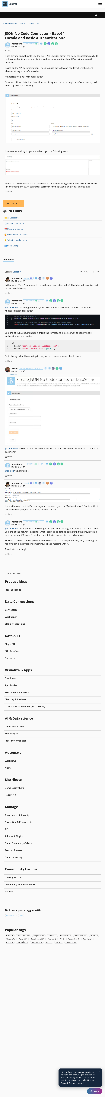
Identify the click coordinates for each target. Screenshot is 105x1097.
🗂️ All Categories (11, 217)
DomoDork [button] (16, 44)
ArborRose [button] (16, 278)
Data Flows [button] (87, 939)
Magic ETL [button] (38, 935)
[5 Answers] (52, 44)
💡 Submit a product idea (15, 240)
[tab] (8, 259)
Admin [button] (23, 939)
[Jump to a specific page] (98, 272)
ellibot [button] (14, 368)
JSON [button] (21, 915)
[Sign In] (101, 15)
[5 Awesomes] (56, 44)
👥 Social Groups (11, 245)
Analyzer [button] (52, 939)
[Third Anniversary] (49, 44)
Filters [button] (94, 935)
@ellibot (9, 470)
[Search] (96, 15)
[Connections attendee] (40, 278)
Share (8, 191)
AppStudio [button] (22, 942)
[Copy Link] (23, 46)
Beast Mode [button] (23, 935)
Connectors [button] (10, 915)
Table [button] (49, 942)
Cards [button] (9, 935)
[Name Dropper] (41, 44)
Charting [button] (10, 939)
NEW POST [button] (16, 203)
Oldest (16, 271)
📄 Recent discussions (14, 223)
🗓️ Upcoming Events (13, 229)
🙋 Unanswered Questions (52, 234)
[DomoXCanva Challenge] (43, 278)
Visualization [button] (73, 939)
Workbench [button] (71, 942)
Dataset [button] (52, 935)
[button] (7, 45)
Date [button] (9, 942)
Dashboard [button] (81, 935)
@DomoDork (11, 448)
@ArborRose (11, 307)
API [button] (62, 939)
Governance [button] (36, 942)
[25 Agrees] (47, 278)
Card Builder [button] (37, 939)
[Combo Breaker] (45, 368)
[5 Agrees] (45, 44)
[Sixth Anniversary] (60, 368)
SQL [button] (59, 942)
